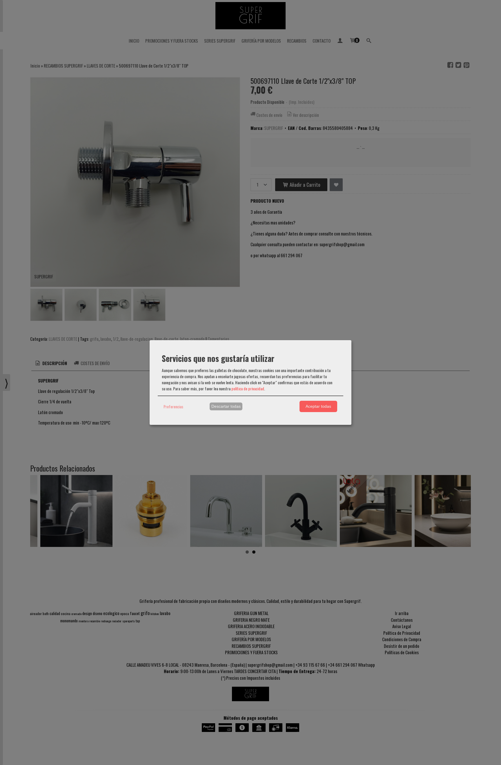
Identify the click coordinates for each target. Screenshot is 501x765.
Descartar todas (226, 406)
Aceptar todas (318, 406)
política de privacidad (247, 388)
